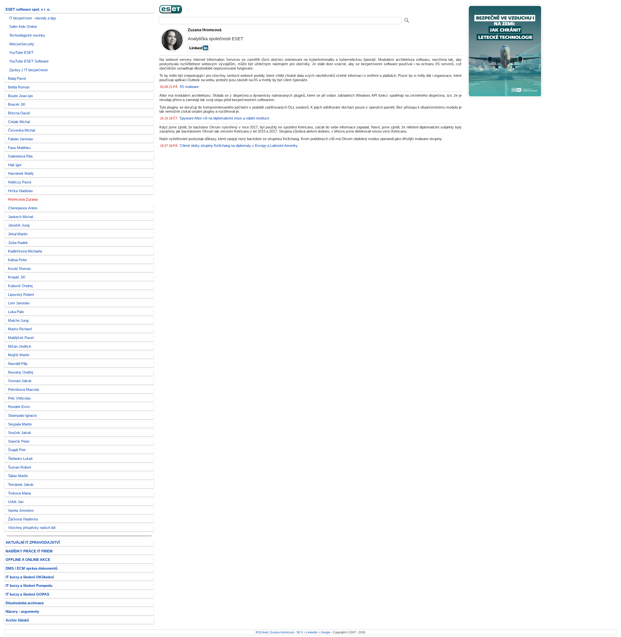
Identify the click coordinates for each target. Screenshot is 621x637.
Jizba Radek (18, 243)
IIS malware (189, 87)
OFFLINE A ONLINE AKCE (28, 560)
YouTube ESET (21, 53)
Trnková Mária (19, 493)
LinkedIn (312, 632)
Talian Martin (18, 476)
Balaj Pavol (17, 78)
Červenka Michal (21, 130)
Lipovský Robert (21, 295)
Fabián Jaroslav (20, 139)
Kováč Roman (19, 269)
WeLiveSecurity (21, 44)
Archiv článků (17, 620)
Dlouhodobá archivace (25, 603)
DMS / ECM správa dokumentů (31, 568)
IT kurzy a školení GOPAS (27, 594)
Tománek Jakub (20, 485)
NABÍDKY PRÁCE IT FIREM (29, 551)
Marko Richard (20, 329)
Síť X (299, 632)
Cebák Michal (19, 122)
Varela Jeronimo (21, 510)
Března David (19, 113)
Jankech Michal (20, 217)
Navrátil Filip (17, 364)
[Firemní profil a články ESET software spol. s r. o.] (171, 13)
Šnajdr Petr (17, 450)
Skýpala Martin (20, 424)
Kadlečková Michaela (25, 251)
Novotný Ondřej (20, 372)
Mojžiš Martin (18, 355)
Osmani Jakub (19, 381)
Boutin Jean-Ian (20, 96)
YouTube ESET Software (29, 61)
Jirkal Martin (17, 234)
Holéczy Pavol (19, 182)
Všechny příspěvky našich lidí (32, 528)
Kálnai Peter (17, 260)
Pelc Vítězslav (19, 398)
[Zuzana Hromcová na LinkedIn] (198, 51)
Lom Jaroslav (19, 303)
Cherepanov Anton (22, 208)
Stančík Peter (19, 441)
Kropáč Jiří (16, 277)
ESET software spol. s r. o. (28, 9)
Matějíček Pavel (20, 338)
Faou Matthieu (19, 148)
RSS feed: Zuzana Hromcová (275, 632)
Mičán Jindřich (19, 346)
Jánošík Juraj (18, 225)
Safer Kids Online (23, 27)
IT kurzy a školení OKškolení (30, 577)
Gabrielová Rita (20, 156)
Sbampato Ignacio (22, 415)
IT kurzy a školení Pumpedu (29, 586)
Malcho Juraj (18, 320)
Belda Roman (19, 87)
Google (325, 632)
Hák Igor (15, 165)
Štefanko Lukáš (20, 459)
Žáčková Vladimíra (23, 519)
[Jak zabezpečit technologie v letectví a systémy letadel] (505, 97)
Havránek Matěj (20, 173)
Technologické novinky (27, 35)
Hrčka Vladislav (20, 191)
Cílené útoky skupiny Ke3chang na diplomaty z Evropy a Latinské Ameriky (239, 146)
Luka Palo (16, 312)
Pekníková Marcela (23, 390)
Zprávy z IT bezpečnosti (28, 70)
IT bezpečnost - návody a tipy (32, 18)
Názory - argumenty (22, 611)
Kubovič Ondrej (20, 286)
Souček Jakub (19, 433)
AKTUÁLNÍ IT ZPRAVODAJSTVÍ (33, 542)
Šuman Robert (19, 467)
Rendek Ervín (19, 407)
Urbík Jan (16, 502)
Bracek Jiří (16, 104)
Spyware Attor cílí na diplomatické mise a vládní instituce (224, 118)
